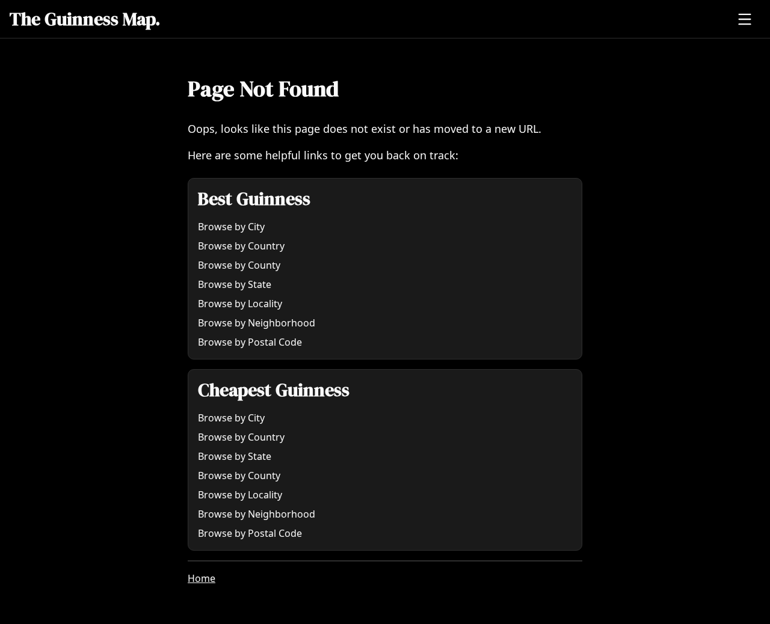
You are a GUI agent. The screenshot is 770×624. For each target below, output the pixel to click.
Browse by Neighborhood (256, 322)
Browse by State (234, 284)
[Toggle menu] (744, 19)
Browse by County (239, 265)
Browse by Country (241, 245)
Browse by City (231, 226)
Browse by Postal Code (250, 342)
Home (201, 578)
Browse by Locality (240, 303)
